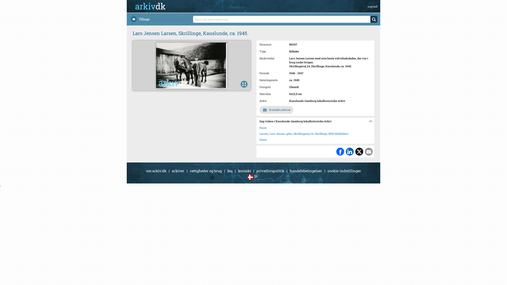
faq (230, 170)
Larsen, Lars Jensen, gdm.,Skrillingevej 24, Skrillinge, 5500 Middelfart (304, 134)
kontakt (244, 170)
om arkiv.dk (156, 170)
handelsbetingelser (306, 170)
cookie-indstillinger (344, 170)
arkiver (178, 170)
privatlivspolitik (270, 170)
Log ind (372, 6)
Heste (263, 128)
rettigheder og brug (206, 170)
